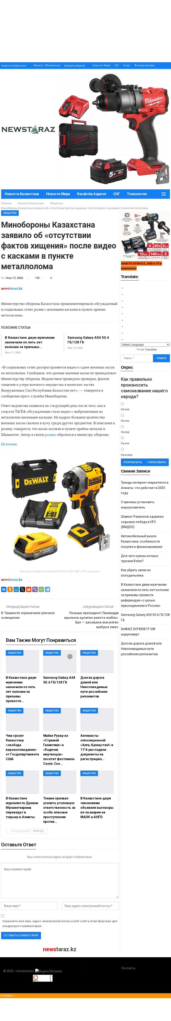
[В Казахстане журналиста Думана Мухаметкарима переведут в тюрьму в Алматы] (22, 782)
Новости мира (101, 65)
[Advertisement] (85, 31)
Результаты (133, 462)
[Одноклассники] (10, 589)
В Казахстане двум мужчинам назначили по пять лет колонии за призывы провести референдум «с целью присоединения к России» (145, 595)
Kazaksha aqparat (74, 65)
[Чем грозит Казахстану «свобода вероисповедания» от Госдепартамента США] (22, 719)
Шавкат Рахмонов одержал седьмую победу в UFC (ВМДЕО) (142, 522)
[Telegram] (47, 589)
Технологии (137, 194)
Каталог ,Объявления (47, 65)
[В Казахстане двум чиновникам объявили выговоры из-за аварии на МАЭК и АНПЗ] (97, 782)
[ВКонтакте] (3, 589)
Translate (151, 349)
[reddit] (28, 589)
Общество (10, 213)
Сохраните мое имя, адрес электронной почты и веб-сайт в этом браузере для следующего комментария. (59, 923)
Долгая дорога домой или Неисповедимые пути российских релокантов (141, 649)
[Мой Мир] (16, 589)
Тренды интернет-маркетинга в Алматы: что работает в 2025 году (144, 488)
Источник (9, 443)
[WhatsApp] (41, 589)
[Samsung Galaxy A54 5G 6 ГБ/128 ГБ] (60, 661)
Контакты (128, 968)
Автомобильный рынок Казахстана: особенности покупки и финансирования (141, 541)
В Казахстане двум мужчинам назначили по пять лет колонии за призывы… (30, 342)
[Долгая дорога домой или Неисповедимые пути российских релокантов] (97, 661)
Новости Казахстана (13, 65)
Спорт (126, 65)
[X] (22, 589)
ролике (50, 434)
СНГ (116, 65)
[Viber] (35, 589)
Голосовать (156, 462)
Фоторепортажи (144, 65)
